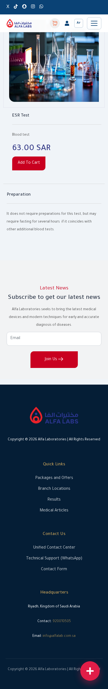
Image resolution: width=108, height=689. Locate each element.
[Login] (67, 23)
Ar (79, 23)
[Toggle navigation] (94, 23)
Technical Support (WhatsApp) (54, 559)
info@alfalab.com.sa (59, 636)
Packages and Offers (54, 478)
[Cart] (55, 23)
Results (54, 500)
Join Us (51, 359)
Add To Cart (29, 163)
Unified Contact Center (54, 548)
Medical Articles (54, 511)
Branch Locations (54, 489)
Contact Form (54, 569)
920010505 (62, 622)
